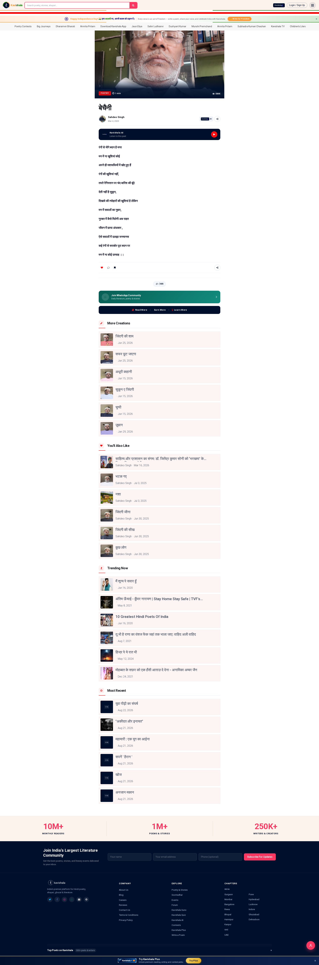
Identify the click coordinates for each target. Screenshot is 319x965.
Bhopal (227, 914)
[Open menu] (312, 5)
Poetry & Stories (180, 890)
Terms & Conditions (128, 915)
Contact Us (124, 910)
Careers (122, 900)
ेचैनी (161, 284)
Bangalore (229, 904)
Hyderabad (254, 899)
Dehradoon (254, 919)
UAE (226, 934)
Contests (176, 925)
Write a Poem (178, 935)
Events (175, 900)
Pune (251, 894)
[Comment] (108, 267)
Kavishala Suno (179, 910)
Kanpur (227, 924)
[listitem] (50, 899)
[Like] (102, 267)
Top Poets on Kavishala (159, 950)
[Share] (217, 119)
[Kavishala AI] (279, 5)
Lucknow (253, 904)
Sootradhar (177, 894)
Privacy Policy (126, 920)
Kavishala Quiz (179, 915)
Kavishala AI (177, 920)
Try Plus (193, 960)
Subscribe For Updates (259, 856)
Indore (252, 909)
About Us (123, 890)
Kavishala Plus (179, 930)
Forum (175, 905)
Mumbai (228, 899)
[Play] (214, 134)
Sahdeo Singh (116, 117)
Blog (121, 894)
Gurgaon (228, 894)
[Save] (115, 267)
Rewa (227, 909)
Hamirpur (228, 919)
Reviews (123, 905)
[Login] (310, 945)
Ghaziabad (254, 914)
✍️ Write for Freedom (239, 19)
